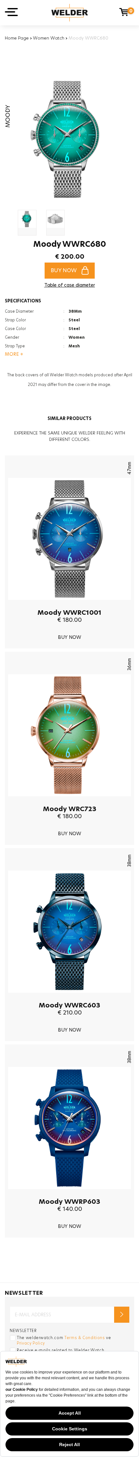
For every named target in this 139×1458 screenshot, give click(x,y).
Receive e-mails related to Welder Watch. (61, 1350)
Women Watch (48, 38)
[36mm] (69, 801)
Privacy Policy (31, 1343)
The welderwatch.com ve (64, 1340)
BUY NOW (64, 270)
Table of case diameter (69, 285)
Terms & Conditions (84, 1337)
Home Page (17, 38)
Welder (69, 13)
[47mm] (69, 605)
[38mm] (69, 997)
